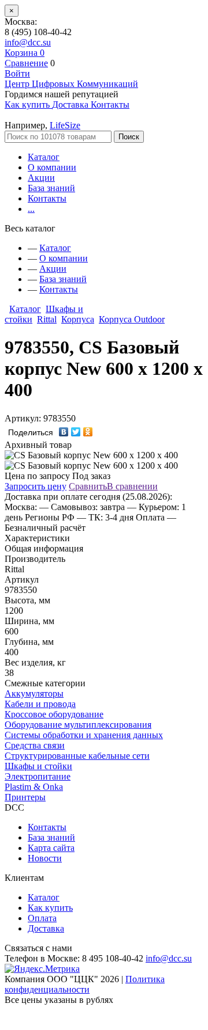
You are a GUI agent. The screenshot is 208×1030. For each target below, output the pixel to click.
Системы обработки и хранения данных (84, 735)
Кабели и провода (40, 704)
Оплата (42, 918)
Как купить (50, 908)
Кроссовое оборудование (54, 714)
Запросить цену (35, 486)
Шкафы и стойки (38, 766)
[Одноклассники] (88, 431)
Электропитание (37, 776)
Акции (41, 178)
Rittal (47, 319)
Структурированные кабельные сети (77, 756)
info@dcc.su (28, 42)
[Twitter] (76, 431)
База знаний (51, 188)
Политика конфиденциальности (85, 984)
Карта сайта (51, 848)
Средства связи (35, 745)
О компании (52, 167)
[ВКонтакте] (64, 431)
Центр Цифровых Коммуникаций (71, 84)
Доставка (46, 928)
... (31, 209)
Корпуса (77, 319)
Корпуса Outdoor (132, 319)
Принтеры (25, 797)
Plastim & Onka (34, 787)
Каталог (44, 157)
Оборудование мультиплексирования (78, 724)
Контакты (47, 198)
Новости (45, 858)
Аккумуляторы (34, 693)
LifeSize (65, 125)
